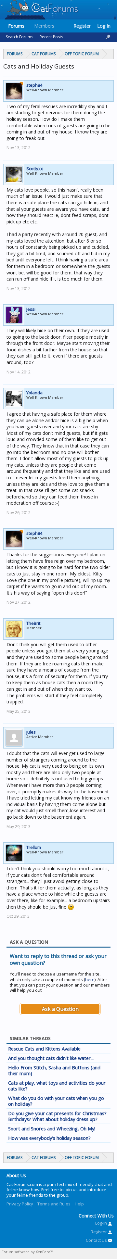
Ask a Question (60, 1009)
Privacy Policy (19, 1204)
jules (31, 732)
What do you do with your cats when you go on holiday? (56, 1101)
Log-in (101, 1223)
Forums (16, 26)
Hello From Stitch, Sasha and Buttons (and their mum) (54, 1070)
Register (82, 26)
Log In (103, 26)
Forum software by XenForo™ (27, 1251)
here (90, 979)
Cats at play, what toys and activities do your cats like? (57, 1085)
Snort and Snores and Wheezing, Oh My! (51, 1128)
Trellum (33, 847)
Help (79, 1204)
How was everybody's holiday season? (49, 1138)
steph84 (34, 85)
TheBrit (33, 623)
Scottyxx (34, 168)
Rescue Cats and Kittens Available (44, 1048)
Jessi (30, 309)
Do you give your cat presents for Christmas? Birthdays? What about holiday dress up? (57, 1116)
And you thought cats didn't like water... (51, 1058)
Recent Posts (51, 37)
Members (44, 26)
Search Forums (19, 37)
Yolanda (34, 392)
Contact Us (97, 1240)
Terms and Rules (54, 1204)
